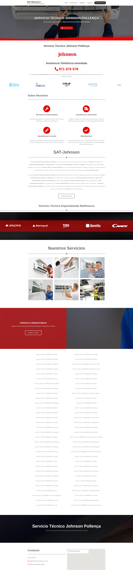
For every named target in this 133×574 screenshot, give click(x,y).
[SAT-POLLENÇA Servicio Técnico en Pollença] (35, 2)
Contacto (90, 2)
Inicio (66, 2)
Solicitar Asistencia (100, 2)
